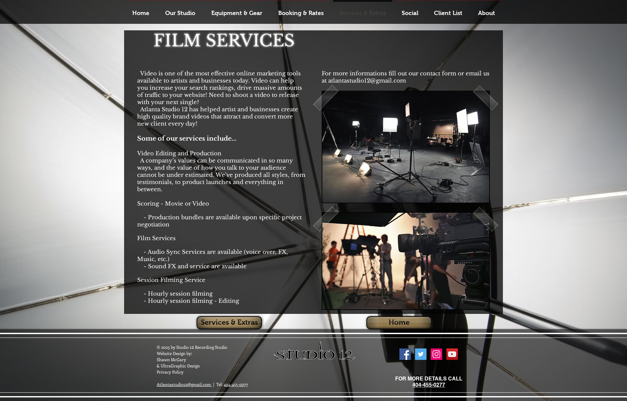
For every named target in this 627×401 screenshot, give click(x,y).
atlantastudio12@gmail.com (367, 80)
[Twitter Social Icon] (420, 354)
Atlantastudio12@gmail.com (184, 384)
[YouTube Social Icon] (452, 354)
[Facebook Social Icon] (405, 354)
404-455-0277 (236, 384)
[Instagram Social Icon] (436, 354)
